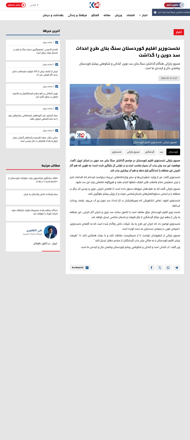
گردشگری (149, 152)
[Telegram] (176, 268)
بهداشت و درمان (53, 15)
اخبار (144, 15)
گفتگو (95, 15)
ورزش (118, 15)
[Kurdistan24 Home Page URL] (95, 5)
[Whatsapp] (168, 268)
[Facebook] (151, 268)
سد (161, 152)
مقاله (106, 15)
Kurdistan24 (77, 267)
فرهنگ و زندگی (77, 15)
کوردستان (173, 152)
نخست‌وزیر (116, 152)
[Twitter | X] (159, 268)
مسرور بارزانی (133, 152)
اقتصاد (130, 15)
